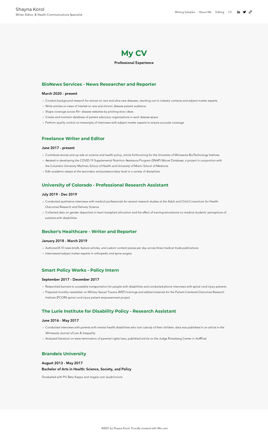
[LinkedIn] (239, 12)
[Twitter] (244, 12)
